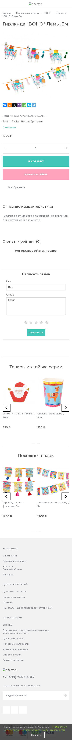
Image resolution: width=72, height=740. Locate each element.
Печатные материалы (16, 643)
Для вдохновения (13, 638)
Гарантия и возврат (14, 561)
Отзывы (7, 602)
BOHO (48, 13)
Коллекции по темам (27, 13)
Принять (36, 735)
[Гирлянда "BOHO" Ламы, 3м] (36, 64)
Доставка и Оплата (14, 591)
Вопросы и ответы (14, 597)
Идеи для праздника (15, 649)
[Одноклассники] (10, 105)
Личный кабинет (12, 569)
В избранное (16, 187)
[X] (14, 105)
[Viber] (19, 105)
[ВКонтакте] (5, 105)
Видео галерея (12, 654)
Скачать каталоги (13, 660)
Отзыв (10, 294)
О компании (10, 555)
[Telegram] (34, 105)
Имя (8, 281)
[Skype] (29, 105)
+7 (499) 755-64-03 (18, 677)
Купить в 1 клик (36, 174)
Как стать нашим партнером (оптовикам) (27, 607)
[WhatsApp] (24, 105)
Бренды (7, 624)
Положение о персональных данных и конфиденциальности (26, 631)
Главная (7, 13)
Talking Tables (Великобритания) (23, 121)
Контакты (8, 574)
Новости (8, 566)
